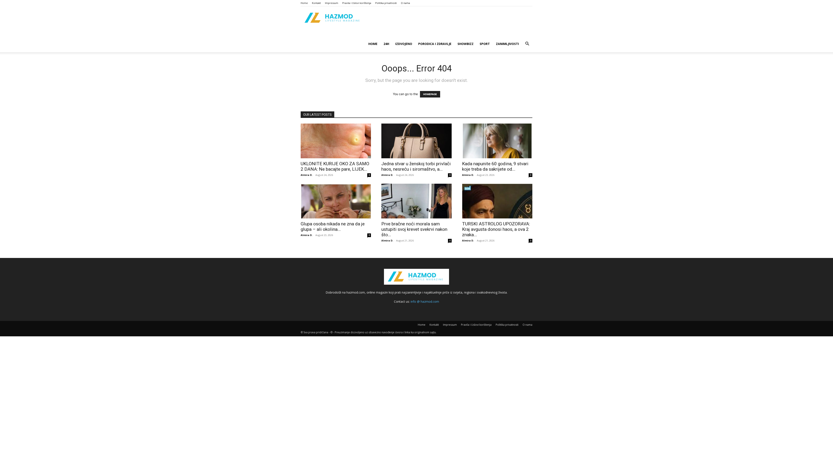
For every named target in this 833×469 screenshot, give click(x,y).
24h (386, 44)
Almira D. (306, 175)
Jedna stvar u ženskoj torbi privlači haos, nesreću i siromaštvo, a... (416, 166)
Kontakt (316, 3)
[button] (527, 44)
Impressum (331, 3)
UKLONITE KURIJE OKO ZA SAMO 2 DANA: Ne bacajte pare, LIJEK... (335, 166)
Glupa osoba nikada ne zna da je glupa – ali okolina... (333, 226)
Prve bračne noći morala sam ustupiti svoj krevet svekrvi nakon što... (414, 229)
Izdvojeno (403, 44)
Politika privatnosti (386, 3)
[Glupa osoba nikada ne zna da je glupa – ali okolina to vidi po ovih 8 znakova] (336, 201)
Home (304, 3)
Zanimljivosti (507, 44)
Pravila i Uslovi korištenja (356, 3)
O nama (405, 3)
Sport (485, 44)
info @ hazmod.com (425, 301)
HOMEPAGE (430, 94)
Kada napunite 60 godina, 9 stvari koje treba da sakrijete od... (495, 166)
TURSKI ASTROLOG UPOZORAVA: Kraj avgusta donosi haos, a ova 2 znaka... (496, 229)
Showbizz (465, 44)
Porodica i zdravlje (434, 44)
